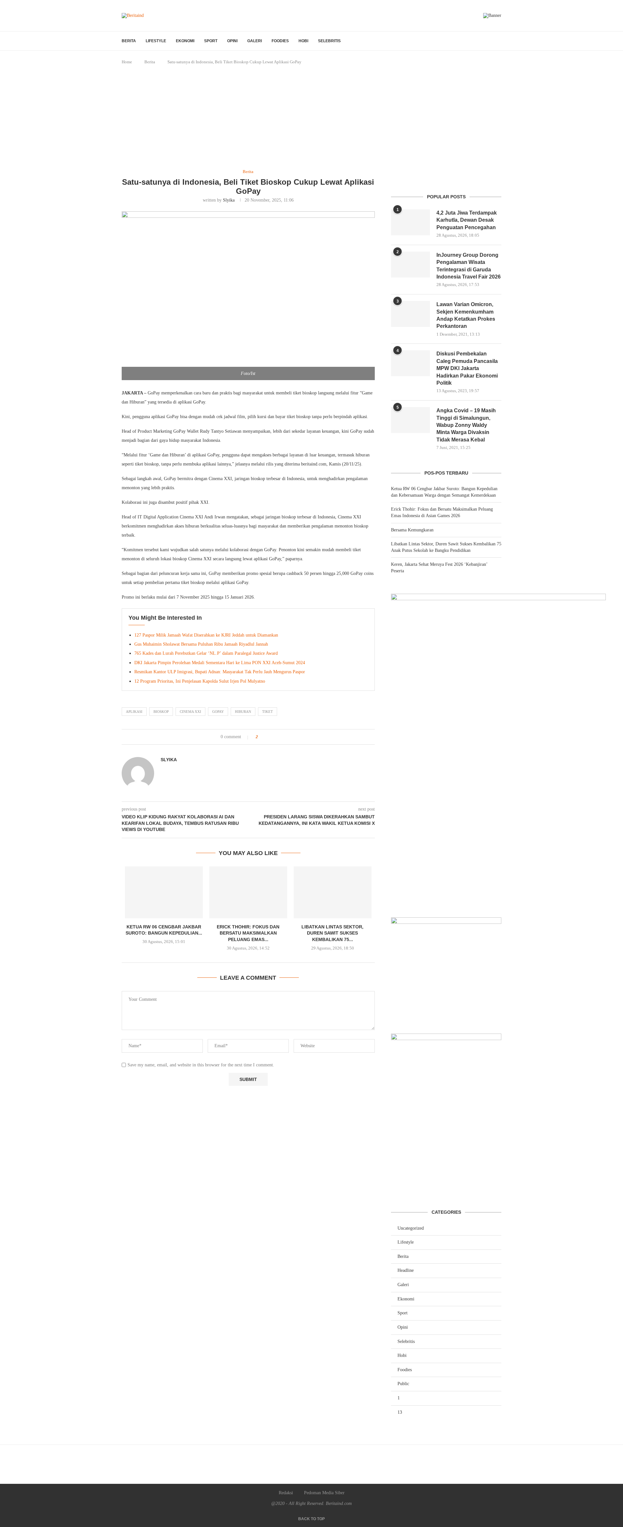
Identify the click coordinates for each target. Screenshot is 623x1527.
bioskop (161, 712)
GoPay (218, 712)
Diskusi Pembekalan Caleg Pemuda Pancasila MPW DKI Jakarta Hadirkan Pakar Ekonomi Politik (467, 368)
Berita (129, 41)
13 (399, 1412)
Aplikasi (134, 712)
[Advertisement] (311, 117)
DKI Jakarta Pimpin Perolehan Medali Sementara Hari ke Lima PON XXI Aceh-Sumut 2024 (219, 662)
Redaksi (286, 1492)
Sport (210, 41)
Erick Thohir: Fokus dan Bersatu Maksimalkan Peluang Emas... (248, 933)
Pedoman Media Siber (324, 1492)
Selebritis (329, 41)
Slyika (229, 200)
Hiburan (243, 712)
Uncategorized (410, 1228)
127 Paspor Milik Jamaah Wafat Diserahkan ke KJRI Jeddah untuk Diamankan (206, 635)
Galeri (254, 41)
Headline (405, 1270)
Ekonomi (185, 41)
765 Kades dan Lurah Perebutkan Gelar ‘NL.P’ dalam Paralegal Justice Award (206, 653)
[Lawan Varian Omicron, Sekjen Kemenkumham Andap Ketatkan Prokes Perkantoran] (410, 314)
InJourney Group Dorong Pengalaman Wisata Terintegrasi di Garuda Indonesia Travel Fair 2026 (468, 265)
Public (403, 1383)
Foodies (280, 41)
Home (127, 61)
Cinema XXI (190, 712)
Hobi (303, 41)
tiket (267, 712)
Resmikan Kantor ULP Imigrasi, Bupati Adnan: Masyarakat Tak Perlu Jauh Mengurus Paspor (219, 671)
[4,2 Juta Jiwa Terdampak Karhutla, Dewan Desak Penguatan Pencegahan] (410, 222)
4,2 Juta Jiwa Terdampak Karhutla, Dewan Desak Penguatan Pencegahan (466, 220)
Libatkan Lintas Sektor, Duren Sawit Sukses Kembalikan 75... (332, 933)
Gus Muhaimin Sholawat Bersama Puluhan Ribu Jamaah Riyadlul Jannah (201, 644)
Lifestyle (156, 41)
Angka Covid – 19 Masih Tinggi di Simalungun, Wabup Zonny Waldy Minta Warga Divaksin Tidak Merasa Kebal (466, 425)
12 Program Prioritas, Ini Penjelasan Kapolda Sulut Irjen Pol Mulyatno (199, 681)
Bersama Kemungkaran (412, 530)
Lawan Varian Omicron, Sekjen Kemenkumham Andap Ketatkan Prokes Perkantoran (465, 315)
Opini (232, 41)
